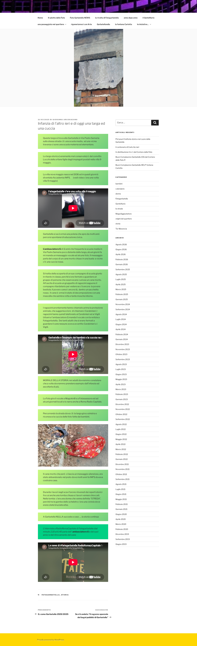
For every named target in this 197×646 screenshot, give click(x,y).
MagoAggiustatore (124, 214)
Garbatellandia (103, 24)
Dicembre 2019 (122, 534)
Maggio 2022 (121, 439)
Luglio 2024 (121, 319)
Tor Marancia (121, 229)
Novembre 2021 (123, 469)
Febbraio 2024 (122, 334)
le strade (119, 208)
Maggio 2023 (121, 379)
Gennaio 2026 (122, 264)
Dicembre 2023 (122, 344)
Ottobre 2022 (121, 414)
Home (40, 18)
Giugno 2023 (121, 374)
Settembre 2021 (123, 479)
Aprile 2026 (121, 254)
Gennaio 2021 (121, 509)
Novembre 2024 (123, 304)
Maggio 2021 (121, 499)
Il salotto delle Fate (56, 18)
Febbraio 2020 (122, 529)
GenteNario (120, 204)
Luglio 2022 (121, 429)
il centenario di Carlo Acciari (127, 147)
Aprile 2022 (120, 444)
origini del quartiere (124, 219)
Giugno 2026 (121, 249)
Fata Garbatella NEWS (80, 18)
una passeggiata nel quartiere (51, 24)
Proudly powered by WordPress (50, 640)
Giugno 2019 (121, 544)
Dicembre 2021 (122, 464)
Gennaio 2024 (122, 339)
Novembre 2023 (123, 349)
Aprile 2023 (121, 384)
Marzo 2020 (121, 524)
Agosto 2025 (121, 274)
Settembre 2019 (123, 539)
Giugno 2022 (121, 434)
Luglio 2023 (121, 369)
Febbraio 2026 (122, 259)
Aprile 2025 (121, 284)
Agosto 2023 (121, 364)
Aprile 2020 (121, 519)
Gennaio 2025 (122, 299)
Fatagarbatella (51, 595)
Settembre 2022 (123, 419)
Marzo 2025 (121, 289)
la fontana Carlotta (123, 24)
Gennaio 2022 (122, 459)
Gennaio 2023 (122, 399)
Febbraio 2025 (122, 294)
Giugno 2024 (121, 324)
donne (118, 194)
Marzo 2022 (121, 449)
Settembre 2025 (123, 269)
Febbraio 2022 (122, 454)
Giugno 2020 (121, 514)
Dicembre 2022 (122, 404)
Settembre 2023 (123, 359)
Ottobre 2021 (121, 474)
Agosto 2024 (121, 314)
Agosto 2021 (121, 484)
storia (65, 595)
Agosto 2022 (121, 424)
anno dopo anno (130, 18)
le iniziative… (143, 24)
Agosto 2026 (121, 244)
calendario (120, 189)
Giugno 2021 (121, 494)
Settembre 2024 (123, 309)
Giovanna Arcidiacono (65, 120)
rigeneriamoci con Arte (81, 24)
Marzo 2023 (121, 389)
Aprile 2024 (121, 329)
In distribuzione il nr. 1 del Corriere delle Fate (134, 152)
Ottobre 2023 (121, 354)
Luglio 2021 (120, 489)
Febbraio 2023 (122, 394)
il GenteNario (148, 18)
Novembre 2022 (123, 409)
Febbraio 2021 (122, 504)
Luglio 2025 (121, 279)
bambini (119, 184)
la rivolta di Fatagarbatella (107, 18)
